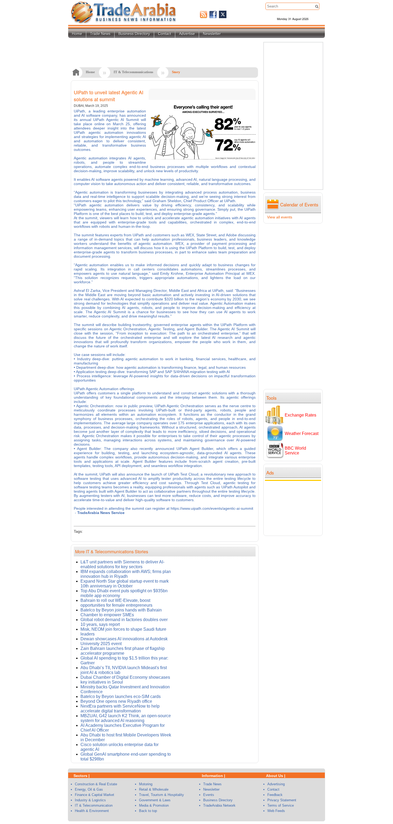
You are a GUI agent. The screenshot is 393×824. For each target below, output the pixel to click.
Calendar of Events (299, 204)
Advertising (276, 784)
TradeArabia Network (219, 805)
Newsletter (212, 34)
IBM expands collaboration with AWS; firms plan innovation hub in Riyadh (125, 574)
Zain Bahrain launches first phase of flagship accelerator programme (122, 651)
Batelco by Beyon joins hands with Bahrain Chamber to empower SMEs (121, 612)
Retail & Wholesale (153, 789)
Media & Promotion (154, 805)
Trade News (100, 34)
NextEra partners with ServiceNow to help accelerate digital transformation (120, 708)
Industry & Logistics (90, 800)
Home (77, 34)
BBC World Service (295, 450)
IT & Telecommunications (133, 72)
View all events (279, 217)
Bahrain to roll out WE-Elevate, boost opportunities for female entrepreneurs (116, 602)
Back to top (148, 811)
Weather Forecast (301, 433)
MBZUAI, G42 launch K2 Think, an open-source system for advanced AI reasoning (125, 718)
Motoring (145, 784)
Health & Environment (92, 811)
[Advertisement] (294, 507)
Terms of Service (280, 805)
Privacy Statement (281, 800)
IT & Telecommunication (94, 805)
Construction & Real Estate (96, 784)
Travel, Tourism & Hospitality (161, 795)
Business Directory (134, 34)
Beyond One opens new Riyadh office (116, 701)
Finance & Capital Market (94, 795)
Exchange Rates (300, 415)
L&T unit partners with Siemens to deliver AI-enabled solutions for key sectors (122, 564)
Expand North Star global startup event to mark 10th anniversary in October (124, 583)
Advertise (187, 34)
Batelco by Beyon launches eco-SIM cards (120, 696)
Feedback (275, 795)
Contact (164, 34)
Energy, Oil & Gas (89, 789)
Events (208, 795)
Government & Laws (155, 800)
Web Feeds (276, 811)
